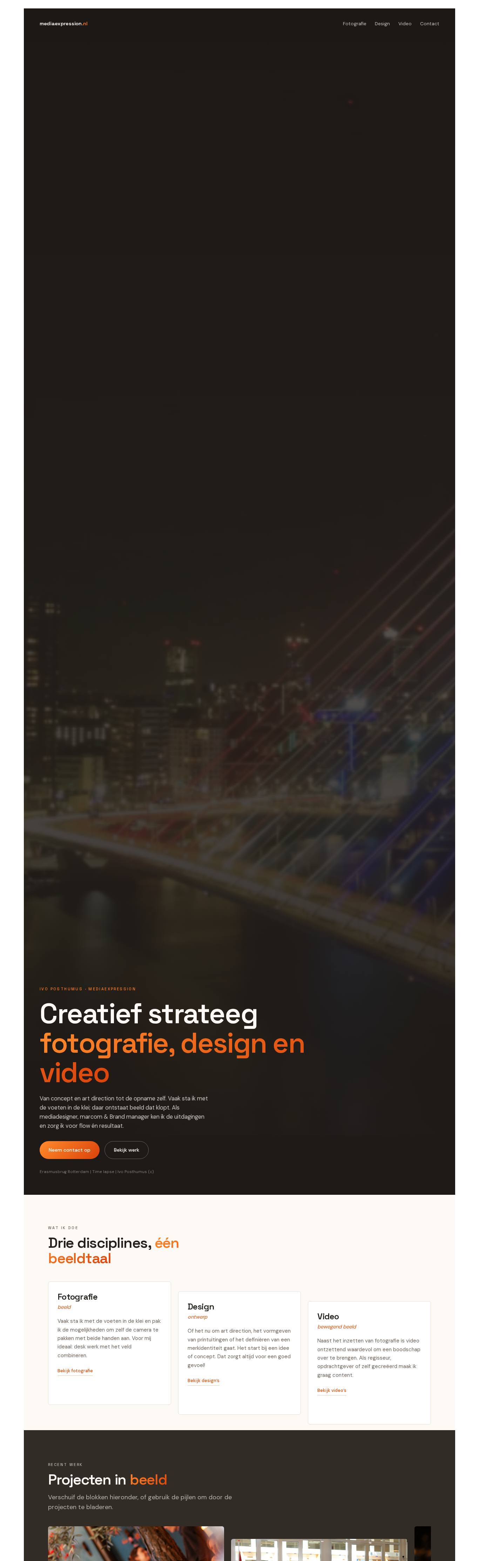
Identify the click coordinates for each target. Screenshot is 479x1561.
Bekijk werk (126, 1150)
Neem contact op (69, 1150)
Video (405, 24)
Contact (429, 24)
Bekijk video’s (331, 1390)
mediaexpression (64, 23)
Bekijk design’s (204, 1381)
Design (382, 24)
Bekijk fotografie (75, 1371)
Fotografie (354, 24)
